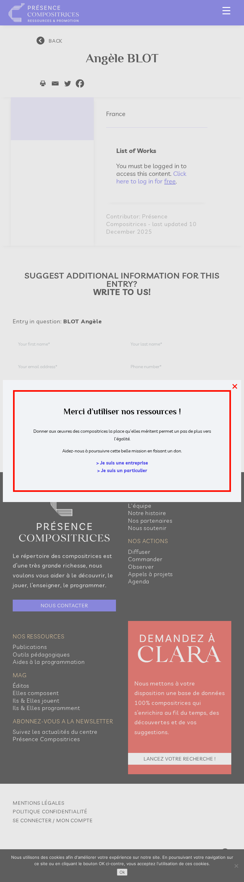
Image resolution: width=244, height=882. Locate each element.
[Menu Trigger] (226, 10)
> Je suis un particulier (122, 470)
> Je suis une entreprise (122, 463)
